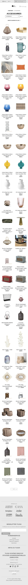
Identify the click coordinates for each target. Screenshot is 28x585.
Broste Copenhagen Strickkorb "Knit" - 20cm (21, 421)
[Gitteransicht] (20, 16)
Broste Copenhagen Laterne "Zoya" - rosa (21, 305)
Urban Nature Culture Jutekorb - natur (21, 367)
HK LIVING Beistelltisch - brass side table (21, 230)
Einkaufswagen (21, 1)
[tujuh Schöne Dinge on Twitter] (10, 566)
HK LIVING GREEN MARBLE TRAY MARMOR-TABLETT (7, 230)
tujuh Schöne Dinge (16, 578)
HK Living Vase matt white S (21, 192)
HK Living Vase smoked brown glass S (7, 211)
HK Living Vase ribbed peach (20, 211)
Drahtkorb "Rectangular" (7, 305)
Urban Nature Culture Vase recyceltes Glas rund (7, 174)
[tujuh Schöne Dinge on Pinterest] (17, 566)
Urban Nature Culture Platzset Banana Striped (21, 116)
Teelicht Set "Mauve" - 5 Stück (20, 249)
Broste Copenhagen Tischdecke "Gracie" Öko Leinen (21, 460)
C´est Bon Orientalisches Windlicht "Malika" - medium (20, 325)
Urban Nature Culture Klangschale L (21, 154)
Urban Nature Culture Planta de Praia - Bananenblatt (7, 76)
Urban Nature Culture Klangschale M (7, 154)
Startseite (10, 10)
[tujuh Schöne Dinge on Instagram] (15, 566)
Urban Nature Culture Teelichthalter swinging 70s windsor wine (7, 96)
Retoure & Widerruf (14, 541)
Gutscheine (14, 543)
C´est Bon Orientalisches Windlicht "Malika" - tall (7, 460)
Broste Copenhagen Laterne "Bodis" (7, 249)
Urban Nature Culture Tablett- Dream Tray (21, 37)
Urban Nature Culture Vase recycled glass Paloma (7, 136)
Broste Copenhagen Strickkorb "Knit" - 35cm (7, 441)
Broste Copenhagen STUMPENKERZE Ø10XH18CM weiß (7, 268)
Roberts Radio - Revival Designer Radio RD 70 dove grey (21, 288)
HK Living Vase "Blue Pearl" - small (7, 367)
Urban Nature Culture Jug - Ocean (21, 55)
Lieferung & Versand (14, 539)
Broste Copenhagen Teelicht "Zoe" (7, 401)
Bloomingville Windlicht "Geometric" (7, 323)
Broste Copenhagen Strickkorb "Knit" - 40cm (7, 421)
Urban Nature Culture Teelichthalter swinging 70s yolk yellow (21, 96)
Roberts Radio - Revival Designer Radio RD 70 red (7, 288)
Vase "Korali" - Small (7, 349)
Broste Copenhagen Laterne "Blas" (21, 401)
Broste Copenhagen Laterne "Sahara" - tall (7, 37)
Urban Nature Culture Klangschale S (21, 135)
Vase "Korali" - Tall (20, 349)
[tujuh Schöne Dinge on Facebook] (12, 566)
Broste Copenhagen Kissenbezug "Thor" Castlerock (21, 480)
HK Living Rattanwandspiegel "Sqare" (7, 386)
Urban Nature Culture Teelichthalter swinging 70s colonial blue (7, 116)
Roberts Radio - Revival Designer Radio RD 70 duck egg (21, 268)
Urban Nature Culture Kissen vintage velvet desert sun (21, 76)
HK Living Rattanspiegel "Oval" (21, 385)
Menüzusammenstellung (14, 20)
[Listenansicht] (22, 16)
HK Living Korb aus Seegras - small (21, 440)
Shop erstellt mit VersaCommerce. (14, 580)
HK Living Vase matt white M (7, 192)
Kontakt (14, 538)
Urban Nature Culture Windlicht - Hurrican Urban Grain (7, 56)
